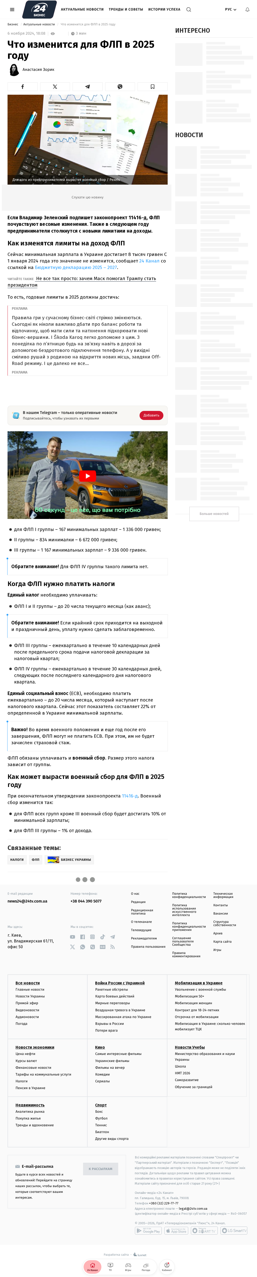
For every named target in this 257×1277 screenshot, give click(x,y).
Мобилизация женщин (193, 1003)
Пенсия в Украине (30, 1088)
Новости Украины (30, 996)
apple (176, 1230)
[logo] (39, 9)
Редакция (138, 902)
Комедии (102, 1074)
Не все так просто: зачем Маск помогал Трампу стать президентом (82, 282)
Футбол (101, 1118)
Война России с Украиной (120, 983)
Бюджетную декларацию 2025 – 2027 (76, 267)
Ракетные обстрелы (111, 989)
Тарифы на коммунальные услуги (43, 1074)
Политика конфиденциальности (189, 895)
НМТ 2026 (182, 1073)
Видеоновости (27, 1010)
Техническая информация (223, 895)
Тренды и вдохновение (35, 1125)
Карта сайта (222, 941)
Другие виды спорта (111, 1139)
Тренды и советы (126, 9)
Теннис (101, 1125)
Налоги (22, 1081)
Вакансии (220, 913)
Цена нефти (25, 1054)
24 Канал (150, 261)
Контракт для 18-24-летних (197, 1010)
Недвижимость (30, 1105)
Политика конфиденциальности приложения (189, 927)
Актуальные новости (82, 9)
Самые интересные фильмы (118, 1054)
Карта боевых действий (114, 996)
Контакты (220, 905)
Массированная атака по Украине (123, 1017)
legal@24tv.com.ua (193, 1208)
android (148, 1230)
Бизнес (13, 24)
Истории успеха (164, 9)
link (72, 936)
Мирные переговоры (112, 1003)
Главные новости (30, 989)
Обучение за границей (193, 1087)
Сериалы (102, 1081)
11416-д (130, 796)
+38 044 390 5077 (86, 901)
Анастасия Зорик (38, 70)
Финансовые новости (33, 1068)
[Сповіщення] (247, 9)
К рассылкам (100, 1169)
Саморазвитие (187, 1080)
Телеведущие (141, 930)
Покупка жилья (28, 1118)
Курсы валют (26, 1061)
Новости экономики (35, 1047)
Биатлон (102, 1132)
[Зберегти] (152, 87)
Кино (100, 1047)
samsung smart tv (233, 1230)
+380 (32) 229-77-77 (163, 1203)
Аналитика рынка (30, 1111)
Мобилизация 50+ (189, 996)
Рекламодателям (144, 938)
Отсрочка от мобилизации (197, 1017)
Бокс (99, 1111)
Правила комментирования (186, 954)
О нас (135, 893)
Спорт (101, 1105)
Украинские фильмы (112, 1061)
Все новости (28, 983)
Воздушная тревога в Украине (120, 1010)
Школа (180, 1066)
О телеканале (141, 922)
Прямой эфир (27, 1003)
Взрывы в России (109, 1024)
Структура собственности (224, 923)
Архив (218, 933)
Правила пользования (148, 946)
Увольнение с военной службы (200, 989)
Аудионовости (27, 1017)
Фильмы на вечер (109, 1068)
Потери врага (106, 1030)
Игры (217, 950)
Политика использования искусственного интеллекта (184, 910)
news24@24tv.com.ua (27, 901)
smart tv (204, 1230)
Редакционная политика (142, 912)
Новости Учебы (190, 1047)
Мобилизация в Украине (199, 983)
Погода (21, 1024)
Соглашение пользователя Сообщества (183, 941)
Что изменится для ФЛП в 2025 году (88, 24)
